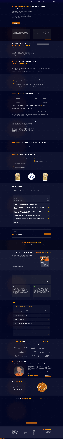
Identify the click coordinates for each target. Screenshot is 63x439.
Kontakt (54, 1)
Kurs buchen (16, 23)
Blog (43, 1)
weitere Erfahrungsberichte (48, 39)
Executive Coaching (26, 1)
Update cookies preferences (3, 438)
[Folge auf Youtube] (33, 375)
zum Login (31, 246)
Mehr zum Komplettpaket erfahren (18, 266)
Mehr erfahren (47, 375)
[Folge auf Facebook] (35, 375)
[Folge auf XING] (37, 375)
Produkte (31, 1)
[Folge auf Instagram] (31, 375)
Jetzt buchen (48, 234)
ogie (23, 433)
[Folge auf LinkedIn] (29, 375)
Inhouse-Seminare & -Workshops (38, 1)
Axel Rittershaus (49, 432)
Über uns (47, 1)
